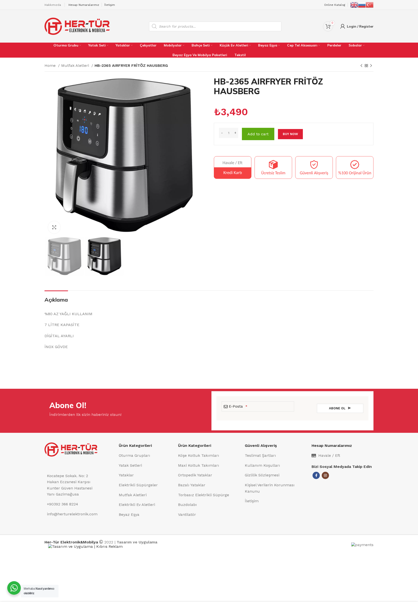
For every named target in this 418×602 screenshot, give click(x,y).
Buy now (290, 134)
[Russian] (362, 4)
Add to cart (258, 134)
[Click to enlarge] (54, 227)
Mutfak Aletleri (75, 65)
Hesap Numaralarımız (83, 5)
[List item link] (146, 455)
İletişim (109, 5)
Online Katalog (334, 5)
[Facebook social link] (316, 475)
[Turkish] (369, 4)
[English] (354, 4)
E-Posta (238, 406)
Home (51, 65)
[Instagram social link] (325, 475)
